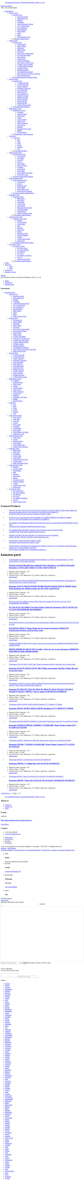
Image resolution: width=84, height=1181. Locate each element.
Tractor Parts (45, 850)
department (8, 282)
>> (12, 793)
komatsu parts (9, 284)
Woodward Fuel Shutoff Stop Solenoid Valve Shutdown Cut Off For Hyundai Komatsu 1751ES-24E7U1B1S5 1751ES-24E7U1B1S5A (41, 566)
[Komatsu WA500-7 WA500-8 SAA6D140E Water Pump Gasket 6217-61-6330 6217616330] (40, 740)
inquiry (11, 577)
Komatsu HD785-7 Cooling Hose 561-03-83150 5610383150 (34, 763)
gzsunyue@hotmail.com (12, 834)
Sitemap (3, 848)
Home (7, 281)
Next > (8, 793)
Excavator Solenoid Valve (66, 850)
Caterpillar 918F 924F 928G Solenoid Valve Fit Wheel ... (27, 532)
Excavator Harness (7, 850)
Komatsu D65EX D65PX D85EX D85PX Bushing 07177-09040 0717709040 (41, 708)
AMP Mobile (11, 848)
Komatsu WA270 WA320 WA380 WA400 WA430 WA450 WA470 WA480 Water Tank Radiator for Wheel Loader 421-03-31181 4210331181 (42, 587)
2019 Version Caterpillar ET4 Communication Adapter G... (28, 549)
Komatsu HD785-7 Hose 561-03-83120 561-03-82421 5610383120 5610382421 (42, 780)
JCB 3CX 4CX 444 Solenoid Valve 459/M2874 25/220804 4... (29, 519)
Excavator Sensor (19, 850)
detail (15, 577)
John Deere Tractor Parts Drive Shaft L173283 (24, 542)
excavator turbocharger (33, 850)
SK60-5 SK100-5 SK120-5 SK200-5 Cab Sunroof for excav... (29, 537)
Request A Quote (6, 6)
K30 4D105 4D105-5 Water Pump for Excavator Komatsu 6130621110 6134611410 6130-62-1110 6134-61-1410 (39, 629)
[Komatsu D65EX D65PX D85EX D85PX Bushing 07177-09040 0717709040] (35, 704)
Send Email (4, 900)
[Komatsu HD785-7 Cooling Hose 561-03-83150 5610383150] (30, 760)
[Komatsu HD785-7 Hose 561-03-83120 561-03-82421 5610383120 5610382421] (36, 776)
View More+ (5, 824)
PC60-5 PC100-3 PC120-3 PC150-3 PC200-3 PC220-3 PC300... (30, 514)
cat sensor (54, 850)
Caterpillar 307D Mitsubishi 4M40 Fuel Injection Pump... (27, 526)
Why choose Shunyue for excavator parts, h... (16, 820)
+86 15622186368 (11, 887)
